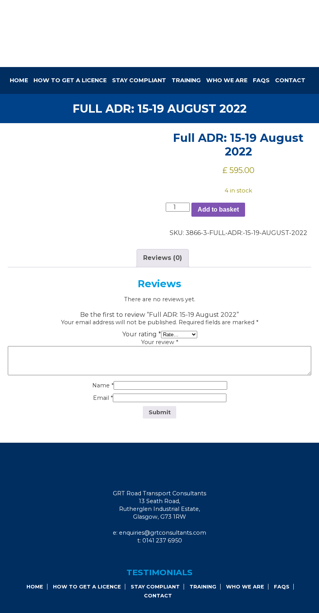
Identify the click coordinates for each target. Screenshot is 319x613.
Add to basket (218, 209)
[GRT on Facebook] (151, 556)
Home (19, 80)
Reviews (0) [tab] (162, 257)
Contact (290, 80)
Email (103, 397)
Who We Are (226, 80)
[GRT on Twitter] (172, 556)
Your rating (141, 334)
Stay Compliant (139, 80)
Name (103, 385)
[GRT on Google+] (161, 556)
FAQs (261, 80)
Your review (159, 342)
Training (186, 80)
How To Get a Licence (70, 80)
